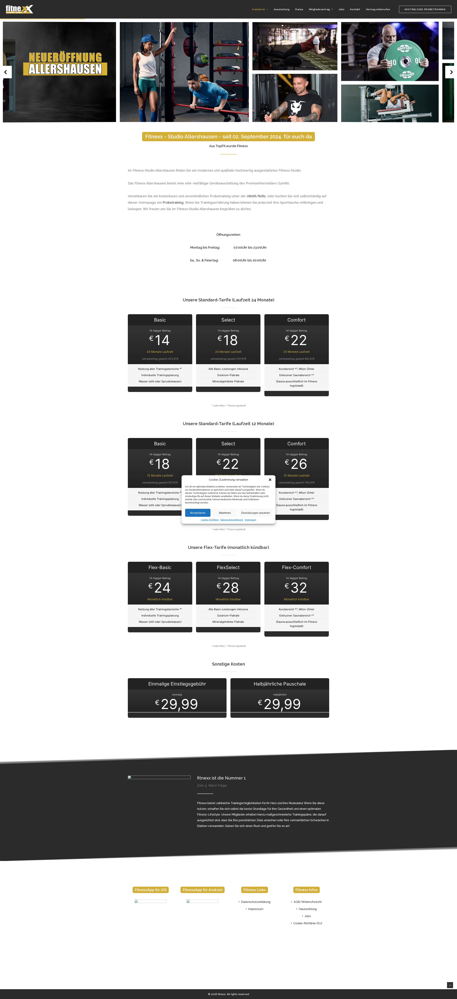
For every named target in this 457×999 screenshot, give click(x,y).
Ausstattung (282, 9)
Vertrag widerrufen (378, 9)
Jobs (342, 9)
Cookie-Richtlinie (210, 520)
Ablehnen (225, 512)
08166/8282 (256, 196)
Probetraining (173, 202)
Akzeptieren (197, 512)
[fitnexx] (20, 9)
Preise (299, 9)
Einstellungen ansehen (255, 512)
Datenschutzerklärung (231, 520)
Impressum (250, 520)
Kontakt (355, 9)
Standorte (258, 9)
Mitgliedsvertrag (319, 9)
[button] (270, 479)
